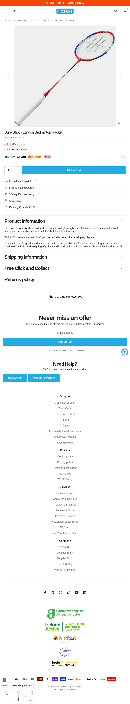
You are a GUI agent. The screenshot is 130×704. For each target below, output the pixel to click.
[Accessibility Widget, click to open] (124, 352)
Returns (65, 419)
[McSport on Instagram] (60, 592)
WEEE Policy (65, 479)
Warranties (65, 473)
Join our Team (65, 552)
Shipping (65, 425)
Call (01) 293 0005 (44, 378)
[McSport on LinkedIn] (85, 592)
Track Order (65, 408)
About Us (65, 547)
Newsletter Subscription (65, 521)
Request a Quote (65, 510)
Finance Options (65, 493)
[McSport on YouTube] (77, 592)
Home (7, 21)
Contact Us (15, 378)
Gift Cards (65, 527)
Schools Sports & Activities (25, 21)
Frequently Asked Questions (65, 431)
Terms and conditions (65, 468)
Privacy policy (65, 462)
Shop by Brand (65, 558)
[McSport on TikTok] (68, 592)
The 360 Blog (65, 564)
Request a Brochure (65, 504)
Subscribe (65, 341)
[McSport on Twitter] (53, 593)
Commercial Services (65, 499)
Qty (9, 166)
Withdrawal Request (65, 437)
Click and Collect (65, 414)
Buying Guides (65, 442)
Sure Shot (9, 137)
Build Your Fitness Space (65, 533)
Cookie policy (65, 456)
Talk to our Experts (65, 516)
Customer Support (65, 402)
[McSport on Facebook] (45, 592)
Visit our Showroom (65, 570)
